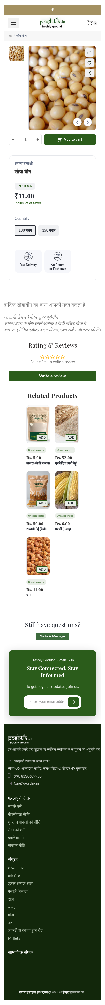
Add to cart (73, 139)
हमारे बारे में (16, 838)
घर (10, 35)
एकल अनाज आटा (20, 884)
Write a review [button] (52, 376)
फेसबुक (52, 10)
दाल (11, 899)
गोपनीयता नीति (19, 815)
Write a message (52, 636)
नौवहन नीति (16, 846)
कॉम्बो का (14, 876)
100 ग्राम (25, 230)
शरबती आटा (16, 868)
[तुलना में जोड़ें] (89, 73)
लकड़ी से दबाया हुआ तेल (25, 930)
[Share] (89, 52)
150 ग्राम (48, 230)
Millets (14, 938)
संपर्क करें (15, 807)
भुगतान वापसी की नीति (24, 822)
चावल (12, 907)
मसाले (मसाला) (18, 891)
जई (10, 923)
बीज (11, 915)
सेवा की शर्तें (16, 830)
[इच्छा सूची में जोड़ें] (92, 62)
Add (42, 437)
